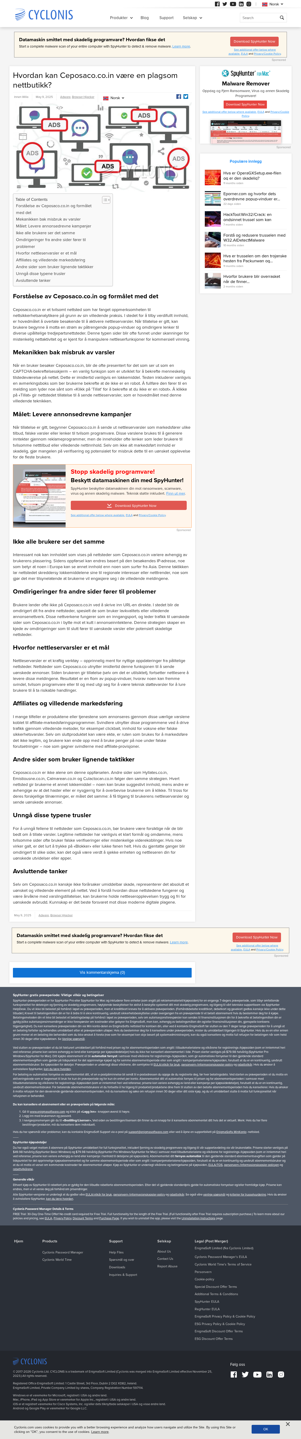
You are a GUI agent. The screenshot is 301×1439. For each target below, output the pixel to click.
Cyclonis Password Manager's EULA (221, 1257)
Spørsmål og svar (121, 1260)
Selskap (190, 17)
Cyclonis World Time (57, 1260)
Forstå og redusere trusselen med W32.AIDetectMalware (254, 238)
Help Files (116, 1252)
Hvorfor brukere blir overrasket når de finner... (251, 279)
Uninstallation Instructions (198, 1218)
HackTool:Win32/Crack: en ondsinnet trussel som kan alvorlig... (247, 219)
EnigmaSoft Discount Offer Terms (219, 1331)
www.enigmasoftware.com (47, 1112)
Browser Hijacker (83, 97)
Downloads (117, 1267)
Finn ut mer (175, 493)
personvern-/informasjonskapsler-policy (207, 1065)
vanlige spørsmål (214, 1194)
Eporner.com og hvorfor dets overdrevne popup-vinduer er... (251, 196)
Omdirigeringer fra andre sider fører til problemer (51, 243)
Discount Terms (83, 1218)
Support (166, 17)
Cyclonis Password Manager (62, 1252)
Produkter (119, 17)
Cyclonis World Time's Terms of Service (223, 1264)
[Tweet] (185, 96)
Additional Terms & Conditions (216, 1294)
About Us (164, 1251)
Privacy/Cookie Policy (267, 53)
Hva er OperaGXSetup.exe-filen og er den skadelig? (252, 175)
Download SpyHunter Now (254, 41)
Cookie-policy (204, 1279)
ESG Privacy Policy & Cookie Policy (220, 1324)
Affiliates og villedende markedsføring (50, 260)
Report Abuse (167, 1266)
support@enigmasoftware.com (148, 1132)
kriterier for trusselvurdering (248, 1194)
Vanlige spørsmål (73, 1039)
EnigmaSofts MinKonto (231, 1132)
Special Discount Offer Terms (216, 1287)
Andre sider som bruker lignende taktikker (54, 266)
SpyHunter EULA (207, 1302)
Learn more (181, 46)
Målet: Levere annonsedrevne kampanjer (53, 226)
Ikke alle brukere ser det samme (45, 232)
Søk (282, 18)
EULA (244, 53)
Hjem (18, 1241)
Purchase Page (109, 1218)
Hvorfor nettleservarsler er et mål (46, 253)
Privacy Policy (62, 1218)
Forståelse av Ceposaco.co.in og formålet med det (53, 209)
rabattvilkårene (23, 1169)
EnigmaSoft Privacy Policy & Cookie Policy (225, 1316)
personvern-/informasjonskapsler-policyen (251, 1165)
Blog (145, 17)
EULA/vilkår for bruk (167, 1065)
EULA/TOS (215, 1165)
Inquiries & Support (123, 1275)
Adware (65, 97)
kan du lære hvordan (57, 1069)
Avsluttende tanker (33, 280)
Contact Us (165, 1259)
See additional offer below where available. (98, 515)
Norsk (115, 98)
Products (49, 1241)
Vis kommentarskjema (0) (102, 972)
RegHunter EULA (207, 1309)
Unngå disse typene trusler (40, 273)
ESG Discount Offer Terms (214, 1339)
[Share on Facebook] (178, 96)
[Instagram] (248, 4)
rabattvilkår (245, 1065)
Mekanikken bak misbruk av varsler (48, 219)
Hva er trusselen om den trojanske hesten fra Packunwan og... (255, 258)
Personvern (203, 1272)
